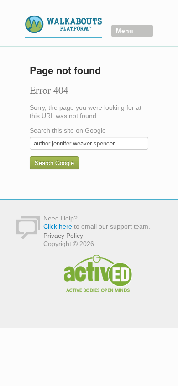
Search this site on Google (68, 130)
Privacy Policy (63, 235)
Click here (57, 226)
